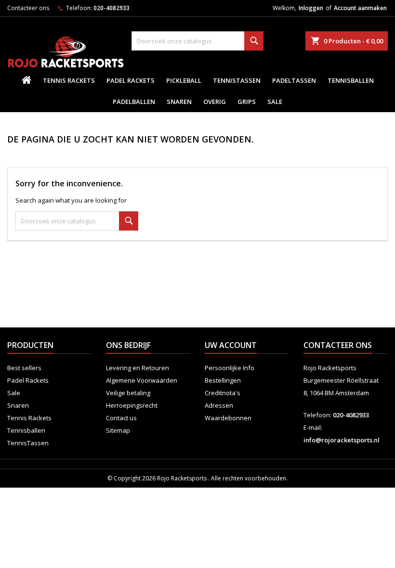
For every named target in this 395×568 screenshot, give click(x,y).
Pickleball (183, 80)
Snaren (179, 101)
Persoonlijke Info (229, 367)
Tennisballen (351, 80)
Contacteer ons (28, 8)
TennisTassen (237, 80)
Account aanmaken (360, 8)
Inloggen (311, 8)
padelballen (134, 101)
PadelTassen (294, 80)
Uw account (231, 345)
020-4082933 (111, 8)
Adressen (219, 405)
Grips (246, 101)
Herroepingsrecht (132, 405)
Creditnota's (222, 392)
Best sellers (24, 367)
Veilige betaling (128, 392)
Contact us (121, 417)
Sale (274, 101)
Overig (214, 101)
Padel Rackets (130, 80)
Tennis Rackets (69, 80)
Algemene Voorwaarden (141, 380)
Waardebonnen (228, 417)
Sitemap (118, 430)
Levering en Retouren (137, 367)
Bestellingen (223, 380)
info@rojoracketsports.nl (341, 440)
